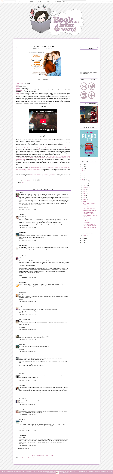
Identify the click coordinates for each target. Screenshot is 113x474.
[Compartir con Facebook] (39, 180)
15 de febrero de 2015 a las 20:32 (27, 369)
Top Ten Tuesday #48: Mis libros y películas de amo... (90, 225)
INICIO (30, 1)
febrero (85, 201)
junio (84, 193)
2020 (83, 168)
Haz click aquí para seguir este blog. (88, 75)
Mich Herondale (23, 319)
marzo (84, 199)
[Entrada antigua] (14, 455)
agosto (84, 189)
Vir (20, 192)
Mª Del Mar (22, 356)
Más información (64, 472)
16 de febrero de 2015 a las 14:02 (27, 431)
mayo (84, 195)
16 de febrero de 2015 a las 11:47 (27, 414)
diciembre (85, 181)
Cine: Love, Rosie (87, 219)
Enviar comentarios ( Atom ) (27, 458)
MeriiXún (21, 292)
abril (84, 197)
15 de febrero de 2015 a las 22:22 (27, 394)
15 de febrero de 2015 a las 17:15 (27, 301)
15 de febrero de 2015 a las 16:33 (27, 251)
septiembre (86, 187)
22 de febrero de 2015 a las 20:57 (27, 445)
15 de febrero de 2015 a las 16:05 (27, 227)
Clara (20, 409)
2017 (83, 175)
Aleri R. (21, 385)
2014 (83, 238)
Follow (81, 68)
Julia (20, 214)
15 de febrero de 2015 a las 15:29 (27, 209)
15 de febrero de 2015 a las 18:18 (27, 339)
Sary (20, 306)
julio (84, 191)
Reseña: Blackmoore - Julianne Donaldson (88, 213)
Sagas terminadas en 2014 (89, 210)
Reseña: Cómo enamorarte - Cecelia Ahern (89, 221)
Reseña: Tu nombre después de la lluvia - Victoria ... (90, 207)
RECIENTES (35, 455)
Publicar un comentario (23, 448)
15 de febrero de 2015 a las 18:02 (27, 329)
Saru (20, 373)
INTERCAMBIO (56, 1)
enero (84, 235)
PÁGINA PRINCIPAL (50, 455)
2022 (83, 164)
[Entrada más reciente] (72, 455)
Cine (22, 182)
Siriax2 (21, 334)
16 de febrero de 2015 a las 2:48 (27, 404)
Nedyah (21, 419)
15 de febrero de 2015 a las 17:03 (27, 277)
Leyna (21, 344)
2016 (83, 177)
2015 (83, 179)
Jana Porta (22, 255)
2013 (83, 240)
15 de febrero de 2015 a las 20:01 (27, 351)
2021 (83, 166)
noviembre (85, 183)
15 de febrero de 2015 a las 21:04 (27, 380)
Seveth (21, 232)
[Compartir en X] (37, 180)
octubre (85, 185)
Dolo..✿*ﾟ (21, 398)
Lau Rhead (22, 245)
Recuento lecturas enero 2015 (90, 231)
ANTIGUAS (41, 455)
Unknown (21, 282)
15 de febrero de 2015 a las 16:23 (27, 240)
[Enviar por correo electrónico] (33, 180)
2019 (83, 170)
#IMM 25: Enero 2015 (88, 233)
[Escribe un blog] (35, 180)
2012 (83, 242)
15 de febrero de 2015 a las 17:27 (27, 314)
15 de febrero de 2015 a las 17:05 (27, 288)
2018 (83, 173)
